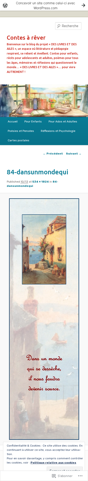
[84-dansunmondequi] (44, 319)
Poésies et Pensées (21, 131)
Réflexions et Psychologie (58, 131)
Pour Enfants (33, 121)
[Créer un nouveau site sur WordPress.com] (44, 5)
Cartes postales (18, 140)
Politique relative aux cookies (53, 462)
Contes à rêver (26, 37)
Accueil (13, 121)
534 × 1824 (40, 181)
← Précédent (53, 153)
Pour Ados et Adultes (63, 121)
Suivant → (73, 153)
